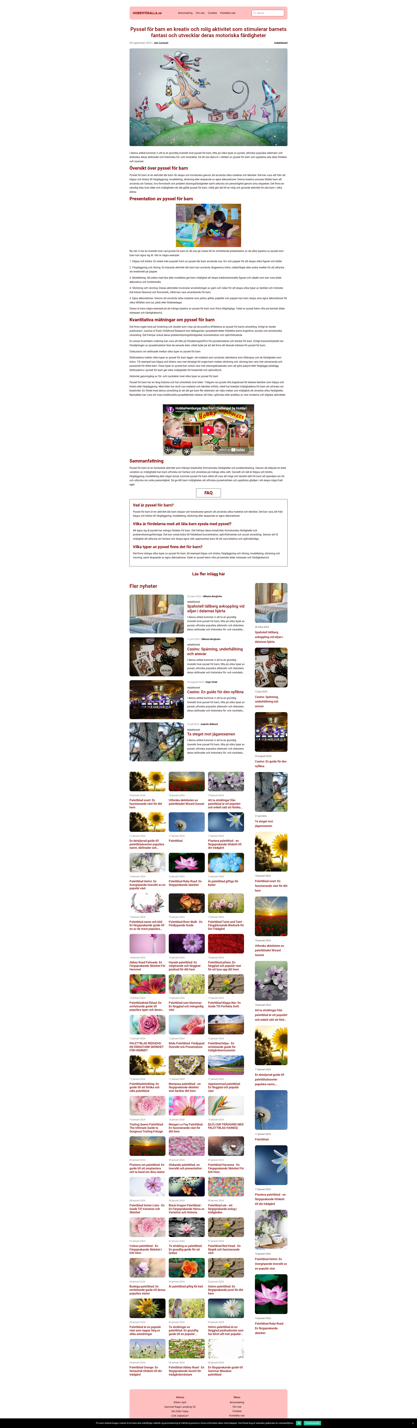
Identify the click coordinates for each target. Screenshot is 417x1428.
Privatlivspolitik (312, 1423)
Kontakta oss (227, 12)
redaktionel (281, 42)
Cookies (212, 12)
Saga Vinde (211, 682)
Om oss (200, 12)
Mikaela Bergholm (212, 596)
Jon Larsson (161, 42)
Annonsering (185, 12)
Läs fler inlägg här (208, 574)
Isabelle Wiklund (209, 724)
